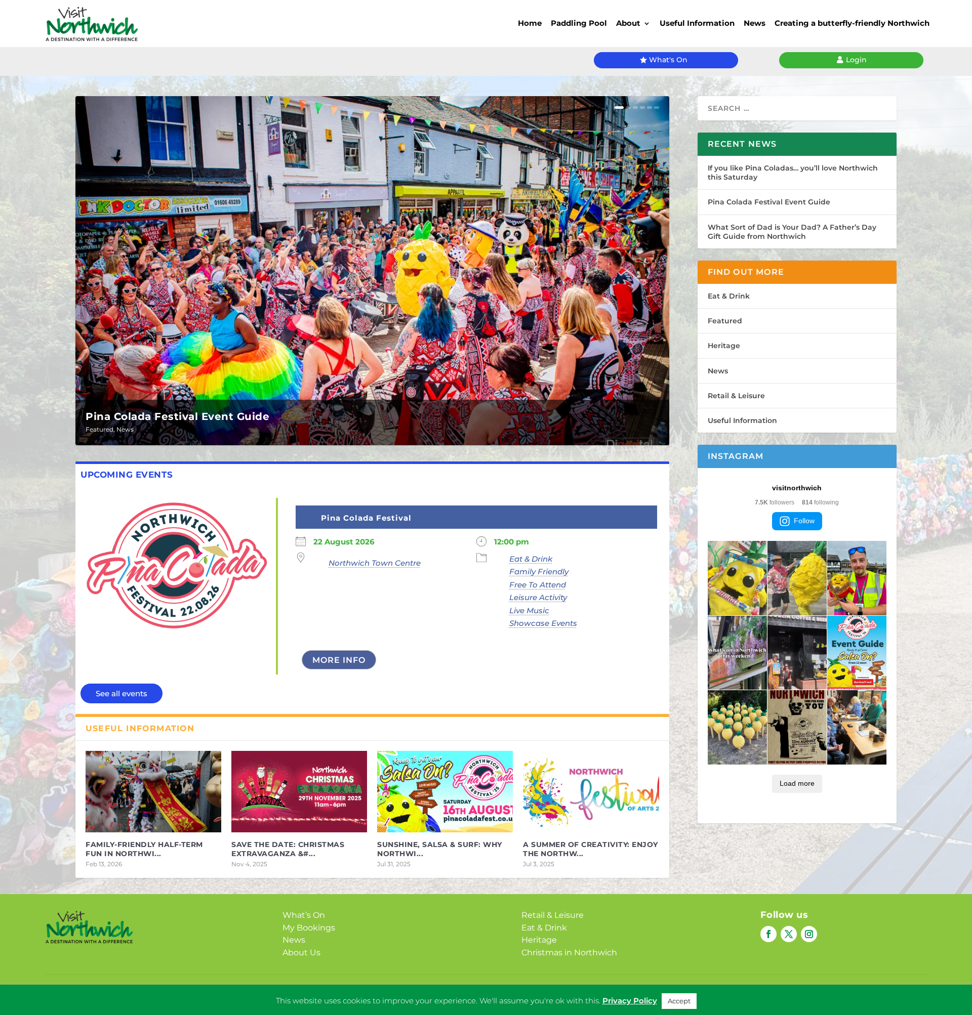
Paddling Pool (579, 23)
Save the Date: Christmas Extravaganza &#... (287, 849)
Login (856, 59)
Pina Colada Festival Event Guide (177, 416)
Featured (99, 429)
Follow (804, 521)
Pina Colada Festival (366, 518)
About (628, 23)
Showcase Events (543, 623)
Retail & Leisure (736, 395)
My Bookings (308, 928)
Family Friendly (539, 571)
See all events (121, 693)
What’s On (303, 915)
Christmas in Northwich (569, 952)
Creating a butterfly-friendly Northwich (852, 23)
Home (530, 23)
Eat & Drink (530, 559)
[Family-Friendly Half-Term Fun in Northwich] (153, 791)
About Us (301, 952)
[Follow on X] (789, 934)
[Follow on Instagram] (809, 934)
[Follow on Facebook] (768, 934)
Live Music (529, 610)
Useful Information (697, 23)
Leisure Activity (538, 597)
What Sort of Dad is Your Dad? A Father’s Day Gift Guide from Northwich (792, 232)
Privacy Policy (470, 993)
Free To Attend (537, 584)
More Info (339, 660)
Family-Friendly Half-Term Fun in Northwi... (144, 849)
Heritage (724, 345)
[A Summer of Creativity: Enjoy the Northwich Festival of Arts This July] (591, 791)
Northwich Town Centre (375, 563)
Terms (516, 993)
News (754, 23)
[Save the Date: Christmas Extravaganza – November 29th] (299, 791)
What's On (668, 59)
